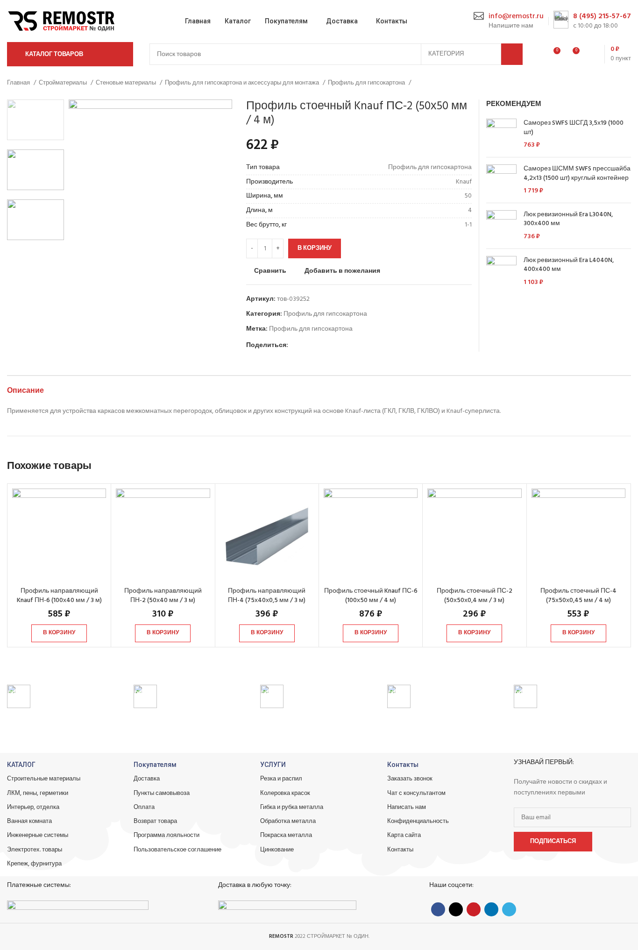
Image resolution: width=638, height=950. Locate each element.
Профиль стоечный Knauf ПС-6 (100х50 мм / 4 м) (371, 596)
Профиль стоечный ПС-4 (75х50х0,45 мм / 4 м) (578, 596)
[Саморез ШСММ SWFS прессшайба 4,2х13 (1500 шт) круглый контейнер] (501, 180)
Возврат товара (155, 821)
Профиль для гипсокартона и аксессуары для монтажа (242, 83)
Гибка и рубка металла (291, 807)
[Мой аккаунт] (535, 54)
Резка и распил (281, 779)
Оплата (144, 807)
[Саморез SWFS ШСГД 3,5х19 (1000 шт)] (501, 134)
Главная (19, 83)
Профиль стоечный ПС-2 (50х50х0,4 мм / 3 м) (474, 596)
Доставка (147, 779)
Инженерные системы (37, 835)
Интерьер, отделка (33, 807)
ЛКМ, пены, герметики (37, 793)
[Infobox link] (509, 21)
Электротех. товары (34, 850)
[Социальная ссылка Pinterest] (317, 346)
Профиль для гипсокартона (367, 83)
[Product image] (59, 535)
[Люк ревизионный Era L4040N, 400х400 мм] (501, 271)
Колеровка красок (285, 793)
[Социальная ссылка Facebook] (296, 346)
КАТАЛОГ (21, 764)
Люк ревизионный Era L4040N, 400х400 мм (569, 265)
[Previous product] (607, 83)
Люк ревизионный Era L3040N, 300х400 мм (568, 219)
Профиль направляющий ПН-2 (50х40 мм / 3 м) (163, 596)
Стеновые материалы (126, 83)
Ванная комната (29, 821)
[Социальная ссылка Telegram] (338, 346)
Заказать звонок (409, 779)
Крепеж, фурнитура (34, 864)
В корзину (315, 248)
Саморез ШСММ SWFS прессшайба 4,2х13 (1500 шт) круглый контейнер (577, 173)
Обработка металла (288, 821)
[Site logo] (63, 21)
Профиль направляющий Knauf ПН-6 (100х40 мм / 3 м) (59, 596)
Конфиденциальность (418, 821)
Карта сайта (404, 835)
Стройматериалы (63, 83)
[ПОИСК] (512, 54)
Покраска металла (286, 835)
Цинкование (277, 850)
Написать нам (406, 807)
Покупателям (155, 764)
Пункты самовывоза (162, 793)
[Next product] (626, 83)
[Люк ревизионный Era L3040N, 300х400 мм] (501, 225)
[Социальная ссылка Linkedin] (328, 346)
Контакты (402, 764)
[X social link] (306, 346)
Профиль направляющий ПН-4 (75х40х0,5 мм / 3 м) (266, 596)
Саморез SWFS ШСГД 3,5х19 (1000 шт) (574, 128)
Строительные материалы (43, 779)
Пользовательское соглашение (177, 850)
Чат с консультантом (416, 793)
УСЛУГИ (273, 764)
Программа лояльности (166, 835)
